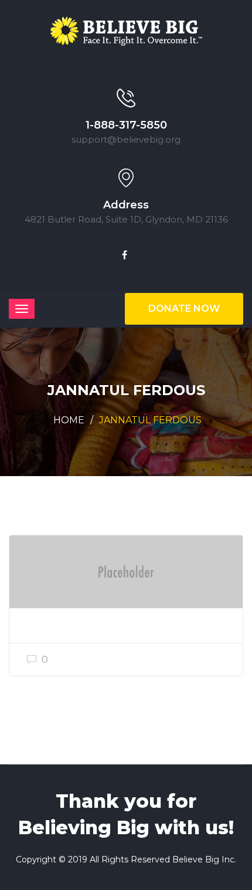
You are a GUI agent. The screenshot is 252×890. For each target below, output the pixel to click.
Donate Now (184, 308)
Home (68, 420)
